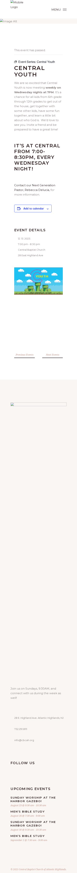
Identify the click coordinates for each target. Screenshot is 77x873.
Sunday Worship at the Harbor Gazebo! (33, 799)
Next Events (52, 354)
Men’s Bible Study (27, 811)
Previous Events (24, 354)
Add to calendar (33, 208)
